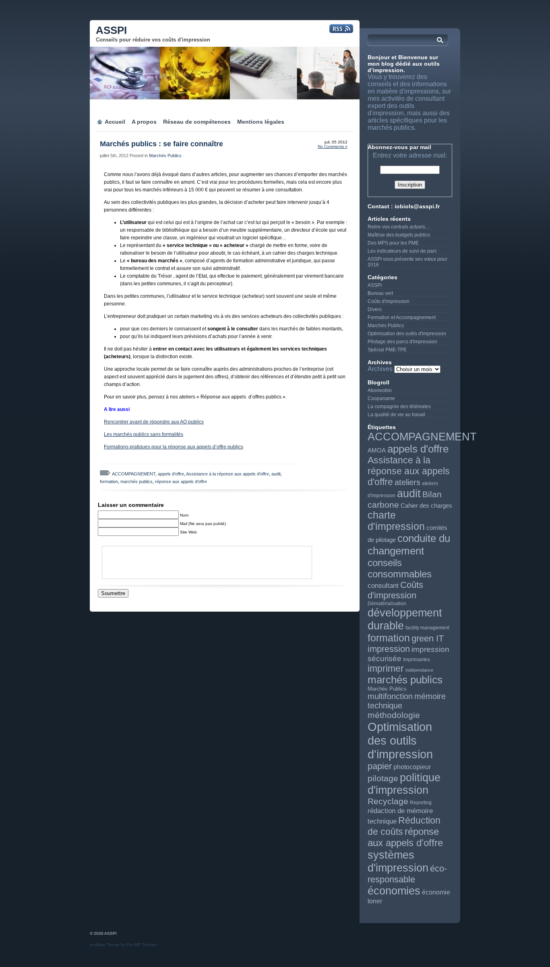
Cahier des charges (426, 505)
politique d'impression (404, 784)
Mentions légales (260, 121)
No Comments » (332, 146)
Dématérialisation (387, 603)
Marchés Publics (165, 155)
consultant (383, 585)
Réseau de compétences (197, 121)
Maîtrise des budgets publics (399, 235)
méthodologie (394, 715)
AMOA (377, 450)
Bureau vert (380, 293)
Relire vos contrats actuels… (399, 227)
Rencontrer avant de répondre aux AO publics (154, 422)
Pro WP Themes (141, 944)
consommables (400, 574)
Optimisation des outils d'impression (407, 333)
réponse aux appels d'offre (181, 481)
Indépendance (419, 670)
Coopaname (381, 398)
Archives (380, 368)
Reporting (421, 802)
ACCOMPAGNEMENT (133, 473)
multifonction (390, 696)
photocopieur (412, 767)
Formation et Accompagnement (402, 317)
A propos (144, 121)
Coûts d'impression (388, 301)
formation (109, 481)
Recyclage (388, 801)
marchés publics (136, 481)
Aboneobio (380, 390)
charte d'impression (396, 521)
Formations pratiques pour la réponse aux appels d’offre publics (173, 447)
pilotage (383, 778)
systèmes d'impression (398, 861)
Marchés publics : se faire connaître (161, 144)
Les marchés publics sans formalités (143, 434)
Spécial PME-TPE (387, 350)
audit (276, 473)
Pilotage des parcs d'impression (402, 341)
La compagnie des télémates (399, 406)
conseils (385, 562)
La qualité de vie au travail (396, 414)
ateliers (407, 482)
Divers (375, 309)
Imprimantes (416, 659)
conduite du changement (409, 544)
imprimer (386, 668)
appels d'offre (171, 473)
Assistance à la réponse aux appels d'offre (227, 473)
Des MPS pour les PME (393, 243)
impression (389, 649)
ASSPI (111, 30)
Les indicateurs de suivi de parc (402, 251)
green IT (427, 638)
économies (394, 891)
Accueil (115, 121)
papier (380, 766)
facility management (427, 627)
